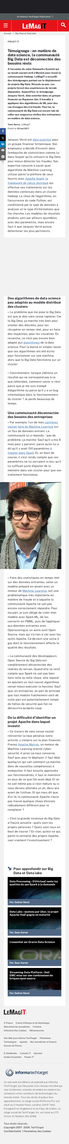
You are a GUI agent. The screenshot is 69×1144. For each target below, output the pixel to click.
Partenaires (45, 1038)
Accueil (7, 33)
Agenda (23, 1042)
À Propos (8, 1023)
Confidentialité (12, 1131)
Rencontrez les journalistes (17, 1027)
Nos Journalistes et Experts (43, 1042)
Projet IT (13, 41)
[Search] (63, 25)
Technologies (10, 1042)
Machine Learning (34, 590)
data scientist (42, 139)
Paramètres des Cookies (37, 1131)
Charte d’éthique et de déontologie (32, 1023)
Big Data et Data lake (25, 33)
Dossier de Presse (13, 1046)
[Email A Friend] (3, 157)
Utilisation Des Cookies (15, 1030)
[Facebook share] (3, 131)
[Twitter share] (3, 138)
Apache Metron (28, 744)
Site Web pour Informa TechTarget (20, 1038)
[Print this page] (3, 150)
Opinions (38, 1053)
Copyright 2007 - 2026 (17, 1127)
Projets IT (29, 1057)
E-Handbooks (10, 1053)
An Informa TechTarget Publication (33, 17)
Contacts (37, 1027)
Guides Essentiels (12, 1057)
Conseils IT (25, 1053)
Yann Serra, (14, 124)
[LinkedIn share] (3, 144)
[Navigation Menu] (6, 25)
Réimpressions (37, 1030)
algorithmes (31, 342)
